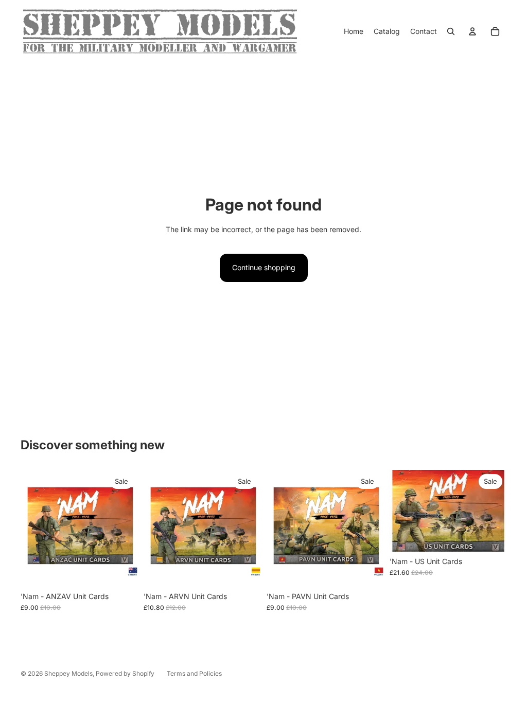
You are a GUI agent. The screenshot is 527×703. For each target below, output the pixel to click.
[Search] (451, 31)
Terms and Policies (194, 673)
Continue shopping (263, 267)
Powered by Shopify (125, 673)
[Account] (472, 31)
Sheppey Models (68, 673)
